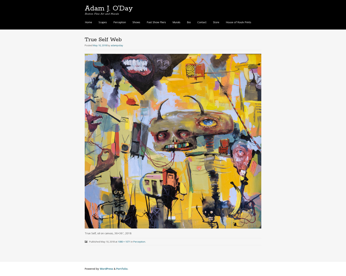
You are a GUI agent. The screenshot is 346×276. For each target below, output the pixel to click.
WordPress (106, 268)
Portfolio (122, 268)
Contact (202, 22)
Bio (189, 22)
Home (88, 22)
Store (216, 22)
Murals (176, 22)
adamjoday (117, 45)
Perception (119, 22)
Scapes (103, 22)
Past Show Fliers (156, 22)
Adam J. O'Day (109, 8)
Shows (136, 22)
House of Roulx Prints (238, 22)
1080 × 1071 (124, 241)
